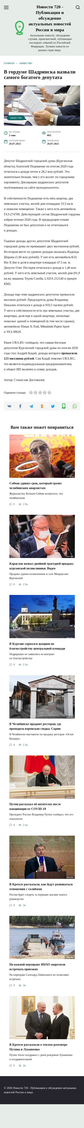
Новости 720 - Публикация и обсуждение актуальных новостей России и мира (50, 18)
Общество (16, 118)
